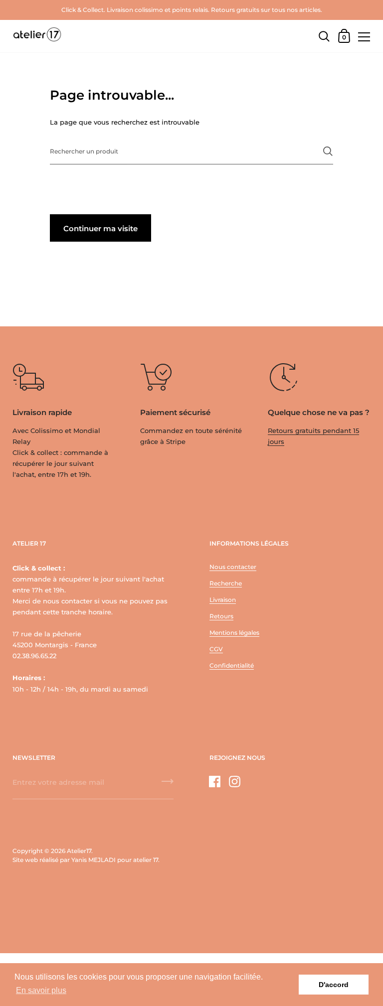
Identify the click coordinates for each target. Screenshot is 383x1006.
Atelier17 (79, 851)
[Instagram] (235, 782)
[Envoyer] (328, 151)
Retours (221, 616)
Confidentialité (231, 665)
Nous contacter (232, 567)
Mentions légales (234, 632)
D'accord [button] (334, 985)
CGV (216, 649)
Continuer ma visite (100, 228)
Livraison (222, 599)
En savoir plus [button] (41, 990)
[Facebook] (215, 782)
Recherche (225, 583)
